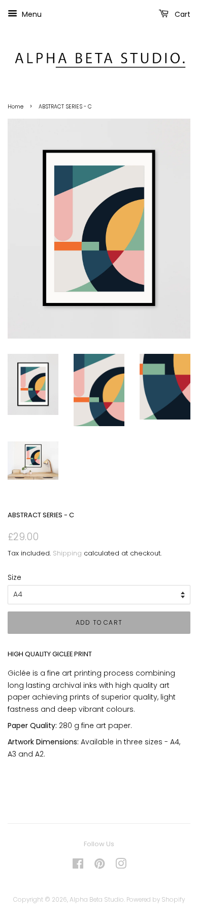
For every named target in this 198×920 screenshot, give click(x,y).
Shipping (67, 553)
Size (14, 577)
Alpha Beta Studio (97, 900)
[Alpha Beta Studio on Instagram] (120, 866)
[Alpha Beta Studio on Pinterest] (99, 866)
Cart (181, 14)
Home (15, 106)
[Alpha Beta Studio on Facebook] (78, 866)
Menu (31, 14)
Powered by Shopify (155, 900)
